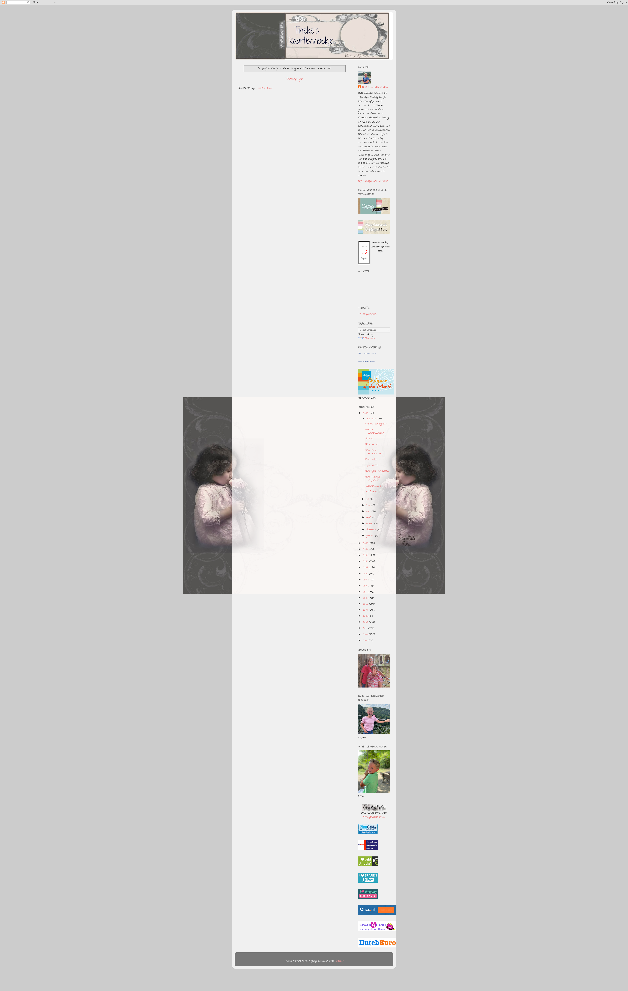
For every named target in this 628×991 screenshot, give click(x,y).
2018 (365, 586)
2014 (366, 610)
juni (368, 505)
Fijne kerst (372, 444)
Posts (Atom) (264, 88)
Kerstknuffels (373, 486)
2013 (366, 616)
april (369, 517)
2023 (366, 555)
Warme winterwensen (375, 431)
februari (371, 530)
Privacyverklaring (367, 314)
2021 (366, 567)
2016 (366, 598)
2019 (365, 580)
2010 (366, 634)
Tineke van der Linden (374, 87)
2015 (366, 604)
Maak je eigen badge (366, 361)
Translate (370, 338)
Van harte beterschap (373, 452)
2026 (366, 413)
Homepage (294, 79)
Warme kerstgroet (376, 424)
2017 (366, 592)
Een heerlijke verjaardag (373, 479)
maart (370, 524)
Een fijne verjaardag (377, 471)
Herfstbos (371, 492)
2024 (366, 549)
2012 (366, 622)
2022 (366, 561)
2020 (366, 574)
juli (368, 499)
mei (369, 511)
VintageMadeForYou (374, 817)
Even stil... (371, 459)
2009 (366, 640)
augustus (372, 419)
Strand (369, 439)
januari (370, 536)
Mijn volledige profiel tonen (373, 181)
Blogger (339, 961)
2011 (365, 628)
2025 (366, 543)
